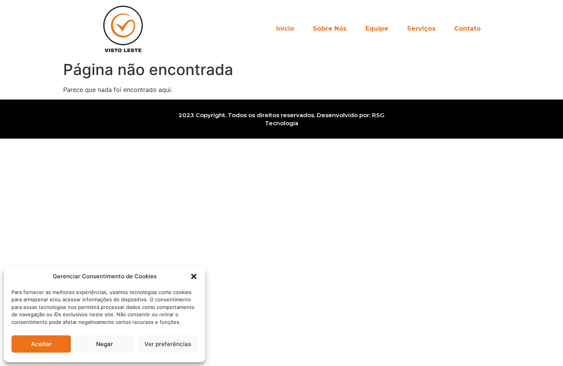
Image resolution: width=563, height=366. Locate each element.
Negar (104, 344)
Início (285, 28)
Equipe (376, 28)
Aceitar (41, 344)
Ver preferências (167, 344)
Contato (467, 28)
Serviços (421, 28)
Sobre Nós (330, 28)
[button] (194, 276)
